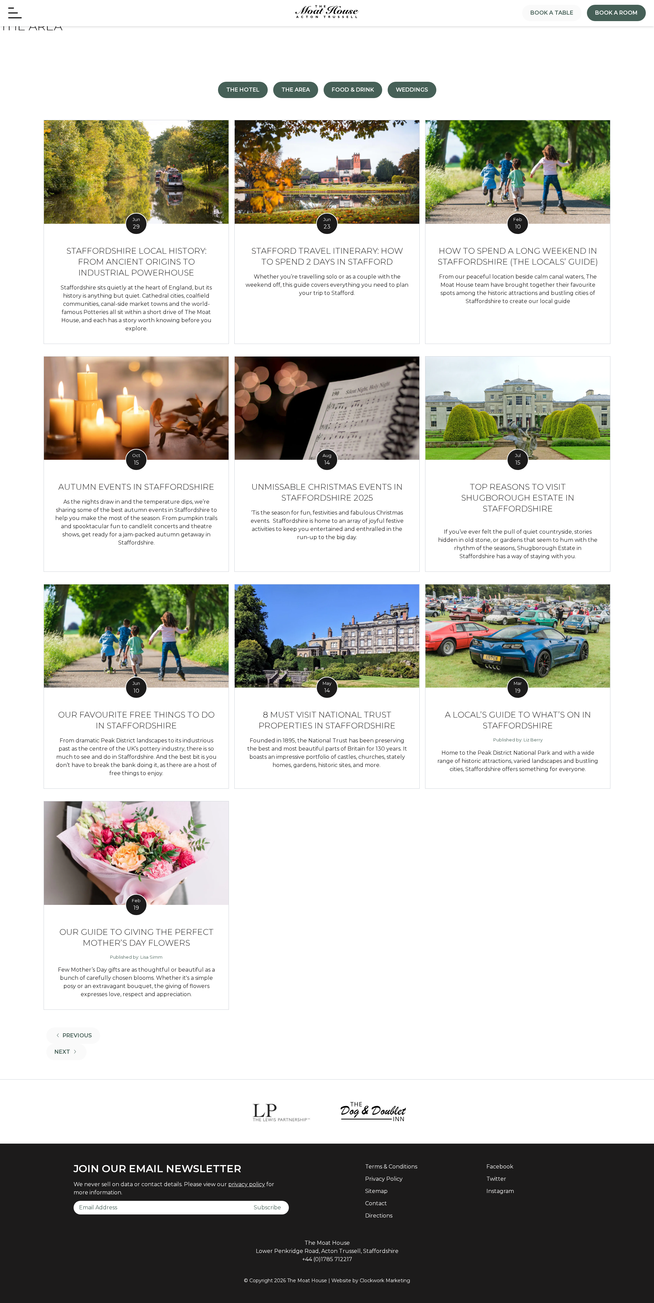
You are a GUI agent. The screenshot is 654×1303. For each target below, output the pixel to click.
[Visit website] (280, 1111)
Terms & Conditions (391, 1166)
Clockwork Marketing (385, 1280)
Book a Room (616, 13)
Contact (376, 1203)
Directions (378, 1215)
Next (70, 1051)
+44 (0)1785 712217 (327, 1259)
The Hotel (243, 90)
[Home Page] (327, 12)
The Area (295, 90)
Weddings (412, 90)
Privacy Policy (384, 1179)
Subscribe (267, 1207)
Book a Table (551, 13)
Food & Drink (353, 90)
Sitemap (376, 1191)
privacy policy (246, 1184)
